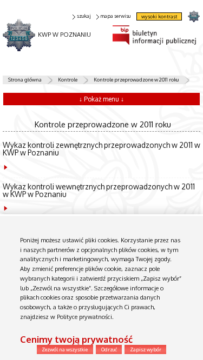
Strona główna (25, 80)
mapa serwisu (115, 15)
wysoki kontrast (159, 16)
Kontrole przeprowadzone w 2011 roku (136, 80)
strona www (193, 16)
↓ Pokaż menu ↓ (101, 99)
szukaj (83, 15)
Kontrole (67, 80)
